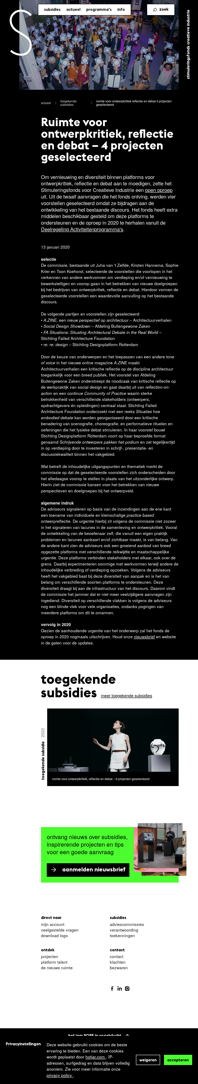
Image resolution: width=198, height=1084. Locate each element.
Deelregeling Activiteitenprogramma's (82, 229)
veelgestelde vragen (60, 930)
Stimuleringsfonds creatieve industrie (188, 44)
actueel (46, 103)
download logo (54, 935)
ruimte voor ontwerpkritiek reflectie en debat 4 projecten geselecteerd (134, 103)
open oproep (158, 189)
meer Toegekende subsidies (126, 695)
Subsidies (52, 10)
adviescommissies (127, 924)
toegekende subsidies (68, 103)
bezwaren (119, 968)
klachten (117, 962)
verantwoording (124, 930)
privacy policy (60, 1075)
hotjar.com (95, 1057)
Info (121, 10)
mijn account (52, 924)
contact (116, 956)
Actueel (73, 10)
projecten (49, 956)
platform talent (54, 962)
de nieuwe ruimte (57, 968)
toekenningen (122, 935)
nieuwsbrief (144, 636)
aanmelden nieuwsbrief (93, 870)
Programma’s (99, 10)
